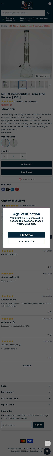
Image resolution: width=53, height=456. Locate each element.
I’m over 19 (26, 234)
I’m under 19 (26, 241)
